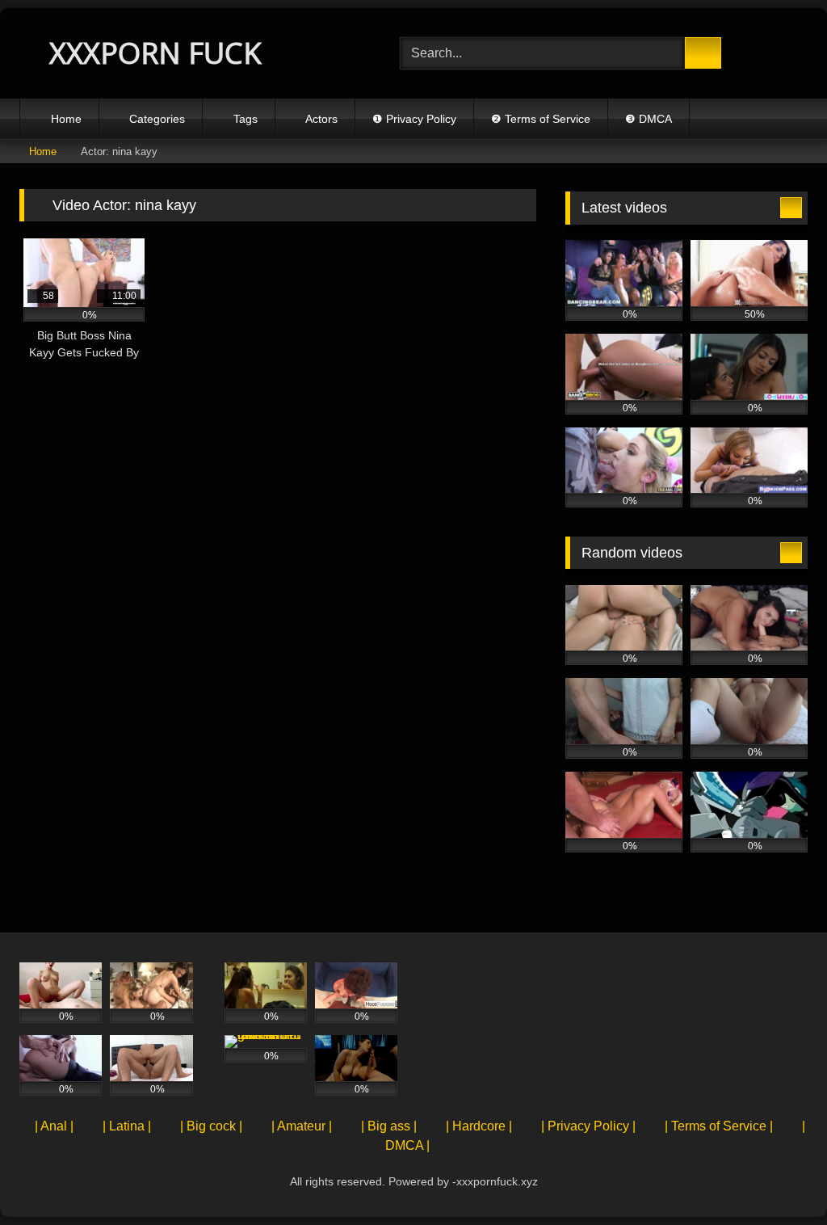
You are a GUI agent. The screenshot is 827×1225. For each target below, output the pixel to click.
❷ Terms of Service (540, 118)
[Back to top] (778, 1177)
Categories (157, 118)
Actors (321, 118)
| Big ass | (389, 1126)
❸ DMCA (648, 118)
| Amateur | (301, 1126)
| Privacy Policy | (588, 1126)
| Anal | (54, 1126)
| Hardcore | (479, 1126)
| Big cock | (211, 1126)
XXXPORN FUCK (152, 53)
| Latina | (127, 1126)
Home (66, 118)
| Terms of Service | (719, 1126)
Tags (245, 118)
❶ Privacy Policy (414, 118)
